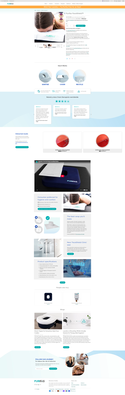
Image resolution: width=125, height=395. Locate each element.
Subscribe (62, 200)
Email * (53, 195)
